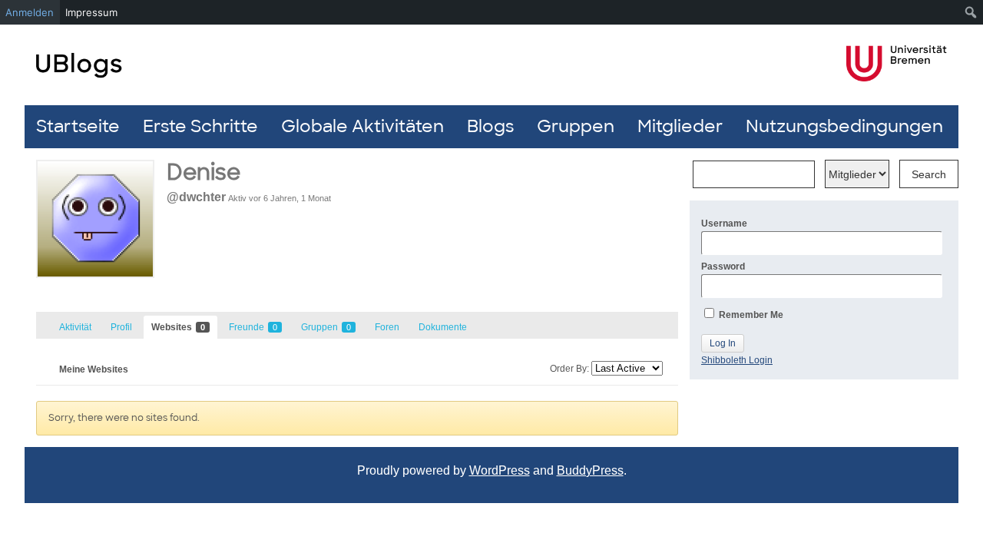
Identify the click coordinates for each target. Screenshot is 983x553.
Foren (387, 327)
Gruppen (575, 126)
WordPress (499, 470)
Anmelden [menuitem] (29, 12)
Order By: (569, 368)
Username (724, 223)
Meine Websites (93, 369)
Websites (178, 327)
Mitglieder (680, 126)
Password (723, 266)
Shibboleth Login (737, 360)
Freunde (253, 327)
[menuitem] (971, 12)
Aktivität (75, 327)
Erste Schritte (200, 126)
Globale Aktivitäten (362, 126)
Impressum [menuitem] (91, 12)
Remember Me (750, 315)
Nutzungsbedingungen (844, 126)
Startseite (78, 126)
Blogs (490, 126)
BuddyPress (590, 470)
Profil (121, 327)
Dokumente (443, 327)
